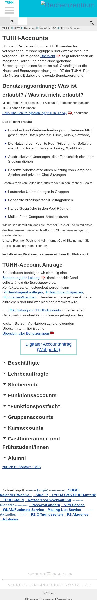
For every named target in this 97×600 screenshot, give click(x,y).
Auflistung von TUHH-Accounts (36, 310)
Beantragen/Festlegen (25, 292)
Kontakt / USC (47, 28)
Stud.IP (40, 495)
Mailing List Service (63, 510)
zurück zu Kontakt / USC (21, 467)
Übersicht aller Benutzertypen (25, 333)
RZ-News (9, 519)
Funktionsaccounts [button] (32, 395)
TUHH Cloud (12, 500)
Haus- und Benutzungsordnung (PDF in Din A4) (34, 113)
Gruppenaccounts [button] (30, 417)
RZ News (49, 593)
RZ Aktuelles (76, 514)
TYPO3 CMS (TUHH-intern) (72, 495)
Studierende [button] (23, 384)
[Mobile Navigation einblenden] (9, 8)
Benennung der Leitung (21, 278)
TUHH (6, 28)
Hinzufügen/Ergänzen (66, 292)
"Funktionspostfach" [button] (34, 406)
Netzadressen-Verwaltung (48, 500)
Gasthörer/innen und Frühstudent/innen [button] (31, 443)
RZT (17, 28)
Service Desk (37, 574)
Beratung (29, 28)
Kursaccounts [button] (25, 428)
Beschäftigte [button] (24, 363)
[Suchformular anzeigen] (91, 21)
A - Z (88, 585)
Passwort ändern (44, 505)
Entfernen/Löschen (21, 297)
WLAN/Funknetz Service (22, 510)
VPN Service (73, 505)
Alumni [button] (17, 458)
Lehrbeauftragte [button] (28, 374)
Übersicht (47, 56)
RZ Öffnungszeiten (45, 514)
